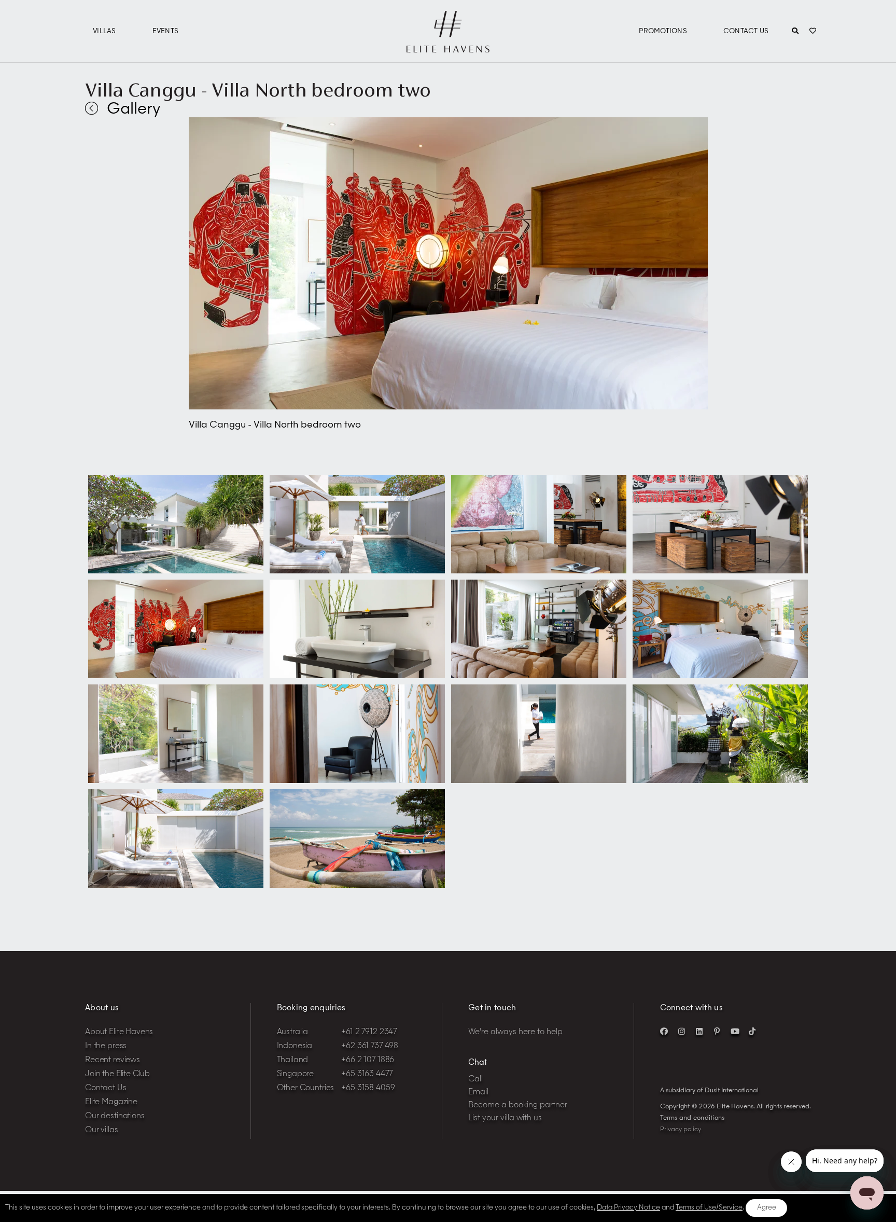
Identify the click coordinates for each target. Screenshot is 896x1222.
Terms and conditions (692, 1118)
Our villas (101, 1130)
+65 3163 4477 (366, 1074)
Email (478, 1092)
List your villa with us (505, 1118)
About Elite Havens (119, 1032)
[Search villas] (795, 31)
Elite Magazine (111, 1102)
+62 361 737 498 (369, 1046)
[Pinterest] (717, 1031)
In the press (106, 1046)
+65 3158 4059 (368, 1088)
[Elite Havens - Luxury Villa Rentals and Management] (448, 48)
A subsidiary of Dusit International (709, 1091)
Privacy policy (680, 1130)
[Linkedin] (699, 1031)
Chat (477, 1063)
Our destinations (115, 1116)
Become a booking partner (517, 1105)
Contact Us (746, 31)
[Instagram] (682, 1031)
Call (475, 1079)
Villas (104, 31)
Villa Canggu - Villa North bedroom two (258, 89)
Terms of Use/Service (709, 1207)
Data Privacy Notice (628, 1207)
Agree (766, 1207)
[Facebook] (664, 1031)
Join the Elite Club (117, 1074)
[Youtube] (735, 1031)
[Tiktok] (752, 1031)
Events (165, 31)
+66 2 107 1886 (367, 1060)
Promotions (663, 31)
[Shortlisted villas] (812, 31)
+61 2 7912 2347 (369, 1032)
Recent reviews (112, 1060)
